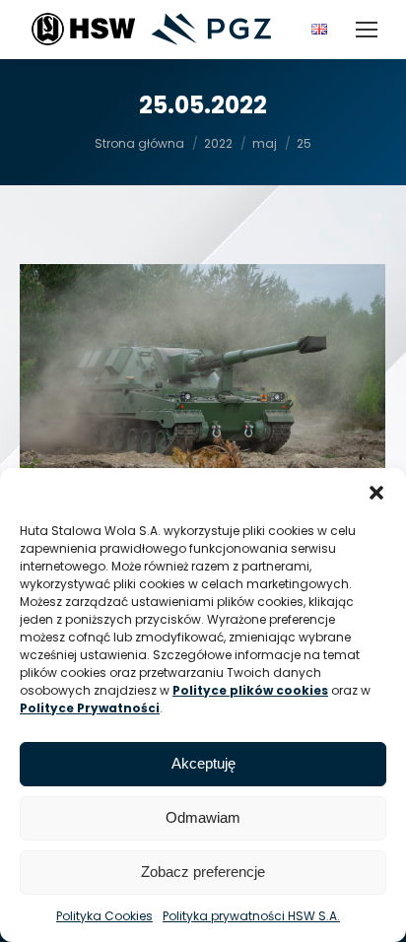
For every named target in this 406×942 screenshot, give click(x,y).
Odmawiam (203, 817)
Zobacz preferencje (203, 871)
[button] (376, 493)
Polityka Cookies (104, 916)
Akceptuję (203, 763)
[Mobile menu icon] (366, 29)
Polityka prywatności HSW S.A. (251, 916)
